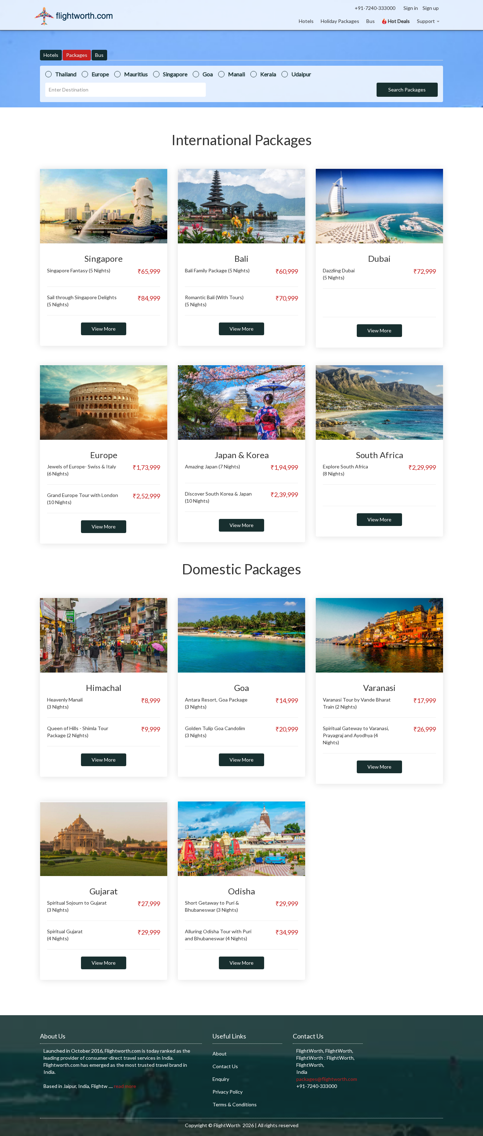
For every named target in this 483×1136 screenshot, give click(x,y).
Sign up (431, 8)
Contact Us (225, 1066)
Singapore (175, 74)
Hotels (306, 21)
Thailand (65, 74)
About (220, 1054)
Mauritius (136, 74)
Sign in (410, 8)
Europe (100, 74)
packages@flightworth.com (326, 1079)
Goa (208, 74)
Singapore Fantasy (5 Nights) (78, 270)
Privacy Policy (228, 1092)
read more (125, 1086)
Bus (370, 21)
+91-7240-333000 (375, 8)
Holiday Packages (340, 21)
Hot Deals (398, 21)
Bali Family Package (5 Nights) (217, 270)
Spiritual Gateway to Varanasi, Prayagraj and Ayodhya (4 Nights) (356, 735)
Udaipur (301, 74)
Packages (76, 55)
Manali (236, 74)
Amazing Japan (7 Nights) (212, 466)
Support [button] (426, 21)
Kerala (268, 74)
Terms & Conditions (235, 1104)
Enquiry (221, 1079)
